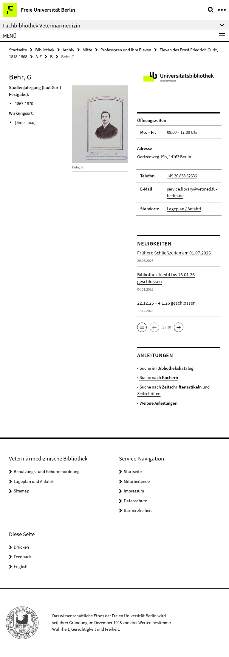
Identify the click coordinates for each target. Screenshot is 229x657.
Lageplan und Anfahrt (34, 481)
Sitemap (21, 491)
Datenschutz (135, 501)
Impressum (134, 491)
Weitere (158, 403)
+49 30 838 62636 (182, 176)
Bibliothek (44, 50)
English (20, 566)
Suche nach (158, 377)
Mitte (87, 50)
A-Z (38, 56)
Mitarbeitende (137, 481)
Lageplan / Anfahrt (184, 208)
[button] (142, 327)
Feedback (22, 556)
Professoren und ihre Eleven (125, 50)
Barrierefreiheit (138, 510)
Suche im (167, 368)
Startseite (18, 50)
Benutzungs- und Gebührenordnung (47, 471)
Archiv (68, 50)
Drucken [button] (21, 547)
